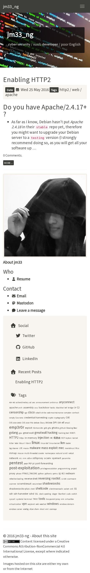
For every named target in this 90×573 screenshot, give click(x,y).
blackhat (60, 407)
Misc (77, 448)
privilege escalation (48, 468)
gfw (49, 428)
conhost (75, 412)
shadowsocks (51, 483)
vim (62, 499)
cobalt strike (41, 412)
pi (33, 463)
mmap (13, 453)
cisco (31, 412)
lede (16, 443)
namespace (50, 453)
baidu (52, 407)
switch (74, 494)
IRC (51, 438)
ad (30, 402)
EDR (59, 423)
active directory (22, 402)
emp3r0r (16, 427)
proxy (12, 473)
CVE (68, 417)
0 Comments (12, 155)
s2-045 (63, 479)
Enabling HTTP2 (27, 79)
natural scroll (62, 453)
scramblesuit (24, 483)
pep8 (26, 463)
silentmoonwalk (56, 489)
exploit (28, 427)
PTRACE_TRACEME (29, 473)
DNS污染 (48, 423)
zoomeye (53, 509)
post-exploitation (24, 467)
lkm (62, 443)
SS (75, 488)
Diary (42, 423)
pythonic (48, 473)
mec (61, 448)
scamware (71, 479)
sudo (68, 494)
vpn (24, 504)
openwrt (56, 458)
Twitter (28, 335)
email (67, 423)
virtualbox (69, 499)
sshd (31, 493)
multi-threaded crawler (34, 453)
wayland (31, 504)
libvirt (28, 443)
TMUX (35, 499)
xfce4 (31, 509)
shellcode (42, 488)
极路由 (57, 437)
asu (36, 407)
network (13, 458)
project (74, 468)
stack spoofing (45, 494)
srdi (71, 489)
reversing (44, 478)
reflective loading (16, 479)
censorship (16, 412)
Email (21, 295)
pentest (16, 462)
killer (11, 443)
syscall (12, 499)
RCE (63, 473)
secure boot (37, 484)
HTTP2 (13, 438)
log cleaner (13, 448)
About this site (44, 535)
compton (67, 412)
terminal (28, 499)
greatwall (41, 433)
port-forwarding (44, 463)
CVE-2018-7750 (27, 423)
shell (32, 489)
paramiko (66, 458)
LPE (20, 448)
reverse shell (30, 478)
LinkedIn (30, 358)
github (63, 428)
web (75, 89)
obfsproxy (37, 458)
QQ (60, 473)
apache (11, 94)
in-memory (31, 437)
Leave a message (30, 310)
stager (54, 494)
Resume (23, 278)
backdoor (44, 407)
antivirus (54, 402)
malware (35, 448)
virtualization (15, 504)
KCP (63, 438)
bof (65, 407)
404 (10, 402)
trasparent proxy (53, 499)
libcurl (22, 443)
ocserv (47, 458)
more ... (8, 162)
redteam (70, 473)
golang (13, 433)
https (21, 438)
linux (36, 442)
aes (33, 402)
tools (42, 499)
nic (20, 458)
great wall (28, 432)
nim (24, 458)
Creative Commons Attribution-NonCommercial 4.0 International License (36, 546)
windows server (15, 509)
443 (14, 402)
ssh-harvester (21, 493)
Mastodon (24, 302)
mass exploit (49, 448)
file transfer (38, 428)
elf (63, 422)
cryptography (59, 418)
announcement (42, 402)
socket (66, 489)
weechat (43, 504)
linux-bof (44, 443)
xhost (42, 509)
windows (53, 504)
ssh (11, 493)
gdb (45, 428)
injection (43, 438)
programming (64, 468)
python (41, 473)
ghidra (55, 427)
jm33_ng (11, 6)
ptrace (18, 473)
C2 (78, 407)
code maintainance (55, 412)
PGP (30, 463)
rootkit (55, 478)
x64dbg (26, 509)
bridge (70, 407)
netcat (71, 453)
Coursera (19, 418)
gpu (20, 433)
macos (26, 448)
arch (20, 407)
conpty (12, 418)
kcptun (69, 438)
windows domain (67, 504)
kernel (75, 438)
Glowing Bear (71, 428)
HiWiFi (72, 433)
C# (75, 407)
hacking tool (63, 433)
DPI (55, 422)
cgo (25, 412)
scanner (12, 484)
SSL (36, 494)
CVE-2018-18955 (15, 423)
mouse (20, 453)
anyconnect (67, 402)
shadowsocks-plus (19, 488)
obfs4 (29, 458)
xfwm (36, 509)
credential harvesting (35, 417)
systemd (19, 499)
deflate (36, 423)
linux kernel (54, 443)
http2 (64, 89)
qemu (55, 473)
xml (47, 509)
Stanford (62, 494)
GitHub (28, 347)
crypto (50, 418)
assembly (28, 407)
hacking (53, 433)
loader (68, 443)
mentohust (70, 448)
